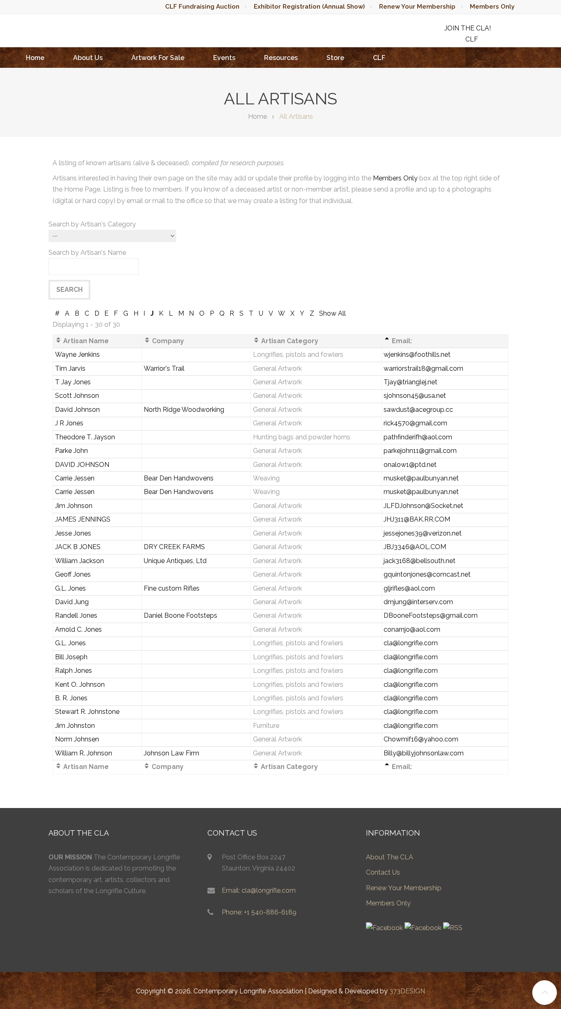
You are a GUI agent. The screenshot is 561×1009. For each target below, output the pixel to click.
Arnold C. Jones (78, 629)
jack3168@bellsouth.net (419, 561)
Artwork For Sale (157, 58)
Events (224, 58)
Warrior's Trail (164, 368)
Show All (332, 313)
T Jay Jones (73, 382)
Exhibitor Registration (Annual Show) (309, 6)
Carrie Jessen (74, 478)
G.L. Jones (70, 588)
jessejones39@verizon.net (423, 533)
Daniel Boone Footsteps (180, 615)
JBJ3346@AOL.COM (415, 547)
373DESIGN (407, 991)
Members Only (492, 6)
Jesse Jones (73, 533)
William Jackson (79, 561)
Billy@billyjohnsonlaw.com (424, 753)
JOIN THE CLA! (467, 28)
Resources (281, 58)
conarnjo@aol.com (412, 629)
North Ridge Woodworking (184, 409)
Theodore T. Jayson (85, 437)
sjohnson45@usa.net (415, 395)
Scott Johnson (77, 395)
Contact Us (383, 872)
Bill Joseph (71, 657)
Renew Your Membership (417, 6)
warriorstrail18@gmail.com (423, 368)
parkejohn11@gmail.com (420, 451)
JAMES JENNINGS (82, 519)
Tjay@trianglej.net (410, 382)
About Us (88, 58)
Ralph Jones (73, 670)
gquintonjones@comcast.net (427, 574)
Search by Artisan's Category (92, 224)
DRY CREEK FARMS (174, 547)
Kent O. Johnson (80, 684)
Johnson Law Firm (171, 753)
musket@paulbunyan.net (421, 478)
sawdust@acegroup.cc (418, 409)
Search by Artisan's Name (87, 252)
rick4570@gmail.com (415, 423)
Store (335, 58)
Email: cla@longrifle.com (259, 890)
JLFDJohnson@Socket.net (423, 506)
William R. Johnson (83, 753)
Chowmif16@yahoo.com (421, 739)
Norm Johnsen (77, 739)
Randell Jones (76, 615)
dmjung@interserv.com (418, 602)
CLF (379, 58)
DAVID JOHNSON (82, 465)
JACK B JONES (78, 547)
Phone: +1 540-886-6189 (259, 912)
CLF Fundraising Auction (202, 6)
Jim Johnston (75, 726)
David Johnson (77, 409)
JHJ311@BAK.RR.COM (417, 519)
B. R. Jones (71, 698)
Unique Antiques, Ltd (175, 561)
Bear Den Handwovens (179, 478)
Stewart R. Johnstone (87, 712)
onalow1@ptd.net (410, 465)
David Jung (72, 602)
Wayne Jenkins (77, 354)
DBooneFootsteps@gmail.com (431, 615)
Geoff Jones (73, 574)
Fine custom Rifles (172, 588)
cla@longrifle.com (411, 643)
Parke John (71, 451)
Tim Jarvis (70, 368)
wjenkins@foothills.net (417, 354)
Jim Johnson (73, 506)
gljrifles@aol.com (409, 588)
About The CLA (389, 857)
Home (35, 58)
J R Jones (69, 423)
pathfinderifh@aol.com (418, 437)
